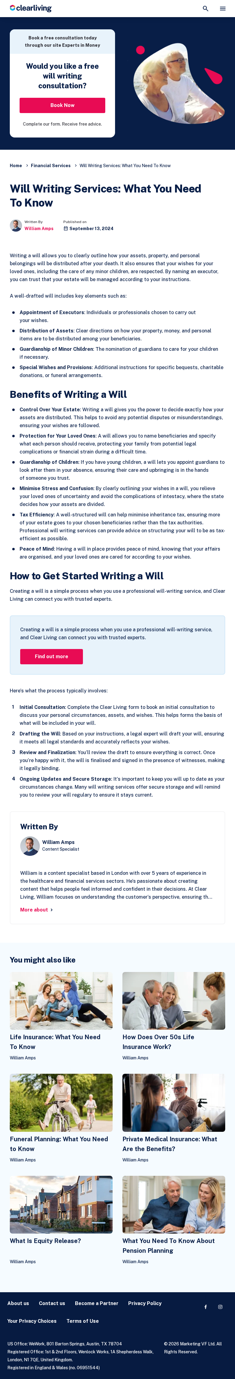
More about (34, 910)
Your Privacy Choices (32, 1321)
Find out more (51, 656)
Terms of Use (82, 1321)
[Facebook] (205, 1307)
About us (18, 1303)
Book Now (62, 105)
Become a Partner (96, 1303)
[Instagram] (220, 1307)
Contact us (52, 1303)
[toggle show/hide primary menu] (222, 8)
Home (16, 165)
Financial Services (51, 165)
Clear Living (30, 8)
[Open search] (205, 8)
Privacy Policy (145, 1303)
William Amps (39, 228)
